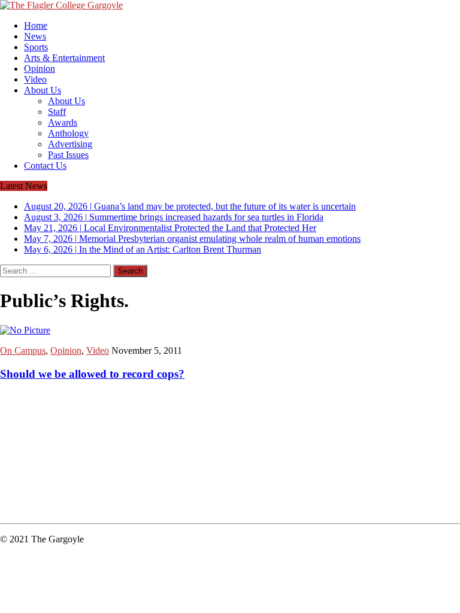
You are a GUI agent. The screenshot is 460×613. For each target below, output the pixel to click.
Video (35, 79)
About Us (42, 90)
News (35, 36)
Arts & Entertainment (64, 58)
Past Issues (68, 155)
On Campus (23, 350)
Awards (62, 122)
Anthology (68, 133)
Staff (57, 112)
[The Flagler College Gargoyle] (230, 5)
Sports (36, 47)
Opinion (39, 68)
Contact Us (45, 165)
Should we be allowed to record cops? (92, 374)
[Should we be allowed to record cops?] (25, 330)
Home (35, 25)
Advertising (70, 144)
